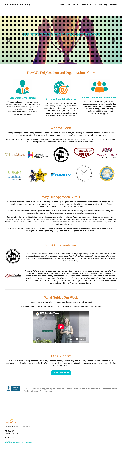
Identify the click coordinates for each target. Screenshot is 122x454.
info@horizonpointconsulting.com (19, 442)
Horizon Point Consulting (17, 4)
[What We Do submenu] (91, 4)
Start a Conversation (61, 373)
